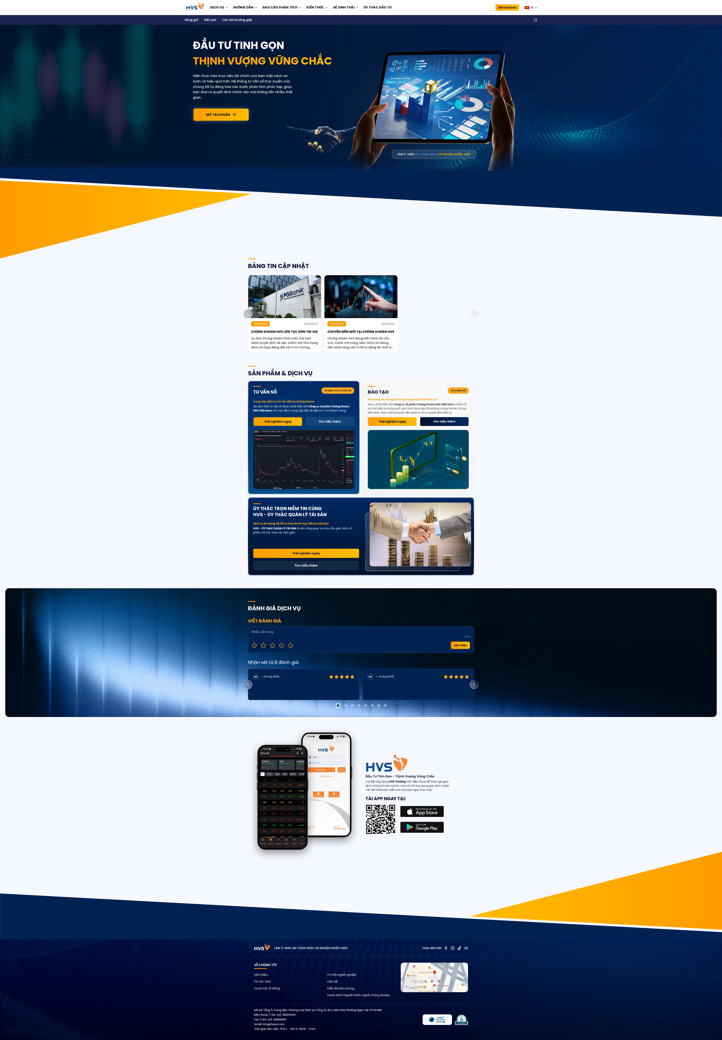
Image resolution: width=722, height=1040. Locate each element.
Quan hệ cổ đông (267, 988)
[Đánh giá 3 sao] (272, 645)
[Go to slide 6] (372, 705)
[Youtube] (466, 948)
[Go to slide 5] (365, 705)
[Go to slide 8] (385, 705)
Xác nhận (460, 645)
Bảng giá (191, 20)
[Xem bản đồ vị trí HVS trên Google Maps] (434, 977)
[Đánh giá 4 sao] (281, 645)
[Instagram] (452, 948)
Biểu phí (210, 20)
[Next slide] (474, 313)
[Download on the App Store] (422, 811)
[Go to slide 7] (378, 705)
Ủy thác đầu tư (378, 7)
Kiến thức (315, 7)
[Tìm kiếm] (535, 20)
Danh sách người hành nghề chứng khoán (358, 995)
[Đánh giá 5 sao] (291, 645)
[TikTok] (459, 948)
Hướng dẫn (243, 7)
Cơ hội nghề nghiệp (341, 975)
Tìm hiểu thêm (330, 421)
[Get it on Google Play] (422, 827)
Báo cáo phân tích (280, 7)
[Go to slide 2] (345, 705)
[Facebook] (446, 948)
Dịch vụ (217, 7)
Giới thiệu (261, 975)
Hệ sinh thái (344, 7)
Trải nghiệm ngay (278, 421)
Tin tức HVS (262, 981)
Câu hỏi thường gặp (237, 20)
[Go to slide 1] (338, 705)
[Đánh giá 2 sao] (263, 645)
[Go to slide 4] (359, 705)
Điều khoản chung (340, 988)
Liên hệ (332, 981)
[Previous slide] (247, 313)
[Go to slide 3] (352, 705)
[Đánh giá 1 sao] (254, 645)
